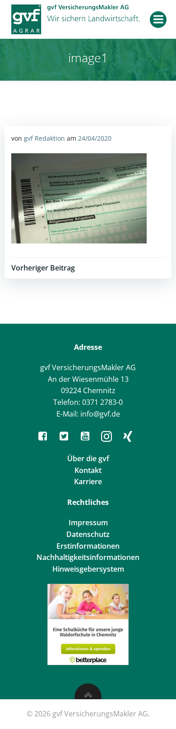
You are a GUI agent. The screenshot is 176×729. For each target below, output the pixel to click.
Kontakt (88, 470)
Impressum (88, 522)
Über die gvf (88, 458)
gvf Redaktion (44, 138)
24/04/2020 (94, 138)
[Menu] (158, 19)
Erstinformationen (88, 546)
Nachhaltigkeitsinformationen (88, 557)
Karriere (88, 481)
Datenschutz (88, 534)
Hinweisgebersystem (88, 569)
